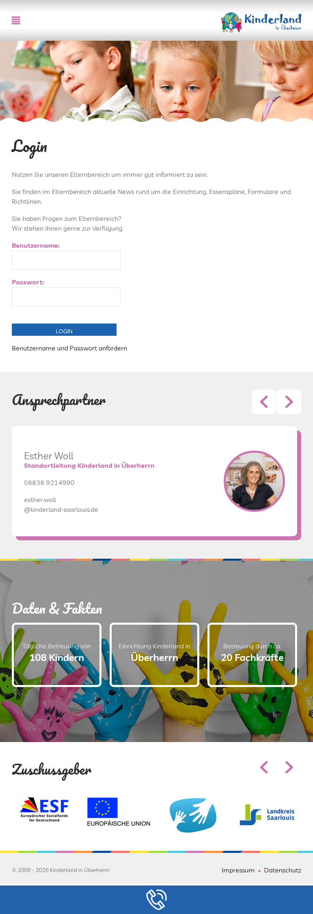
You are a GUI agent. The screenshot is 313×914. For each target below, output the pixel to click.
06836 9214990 (49, 482)
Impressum (238, 870)
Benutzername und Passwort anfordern (69, 348)
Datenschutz (282, 870)
